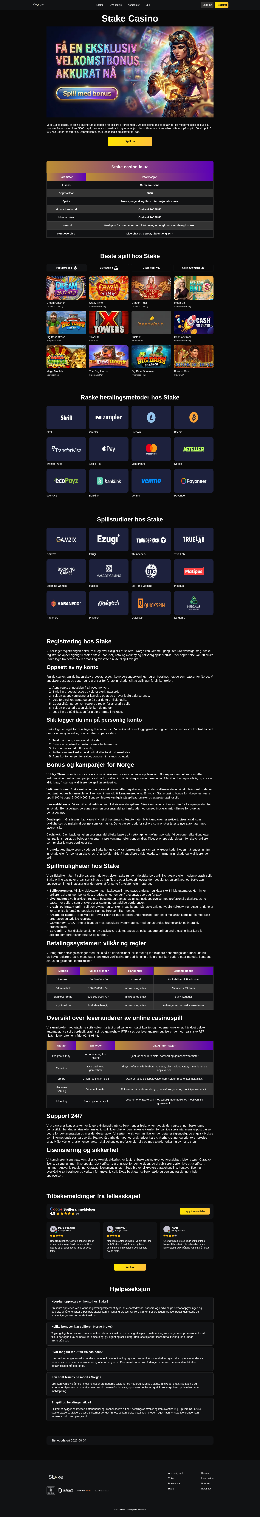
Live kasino (106, 268)
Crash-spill (149, 268)
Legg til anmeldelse (194, 1211)
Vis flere (130, 1267)
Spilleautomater (191, 268)
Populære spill (64, 268)
